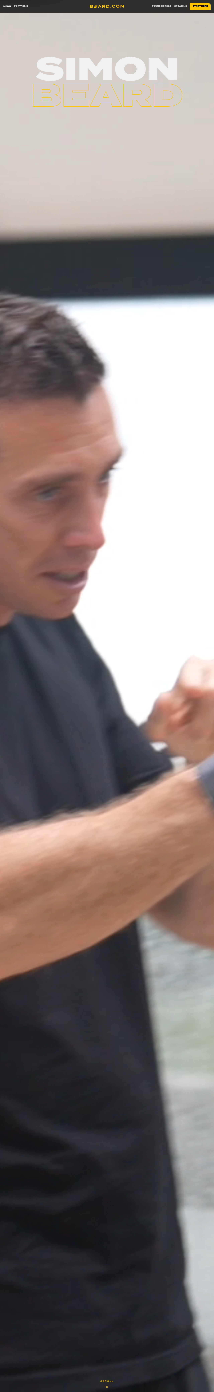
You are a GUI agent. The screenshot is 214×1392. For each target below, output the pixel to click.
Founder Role (161, 6)
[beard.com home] (107, 6)
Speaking (180, 6)
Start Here (200, 6)
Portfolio (21, 6)
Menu (7, 6)
